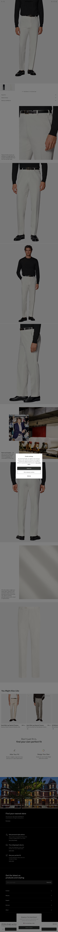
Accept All (29, 468)
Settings (29, 476)
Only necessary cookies (29, 472)
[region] (29, 466)
